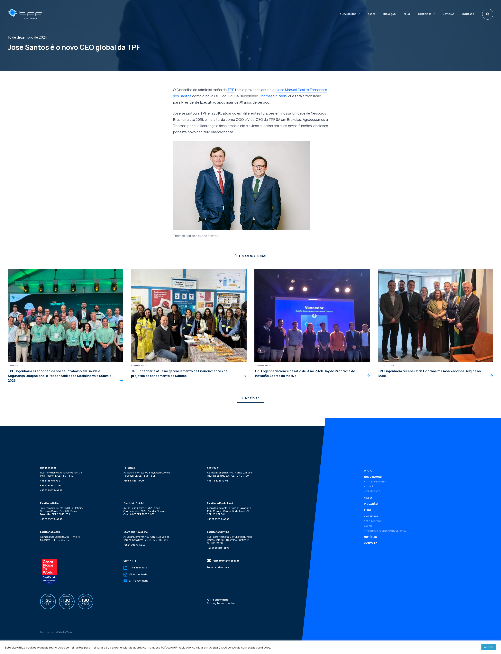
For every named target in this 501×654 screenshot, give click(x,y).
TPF (230, 89)
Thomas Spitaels (273, 96)
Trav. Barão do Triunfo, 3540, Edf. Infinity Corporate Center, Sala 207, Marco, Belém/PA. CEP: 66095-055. (61, 511)
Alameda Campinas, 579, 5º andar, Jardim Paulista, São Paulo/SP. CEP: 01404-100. (229, 474)
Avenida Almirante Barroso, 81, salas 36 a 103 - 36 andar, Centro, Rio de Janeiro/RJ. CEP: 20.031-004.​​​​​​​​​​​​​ (229, 511)
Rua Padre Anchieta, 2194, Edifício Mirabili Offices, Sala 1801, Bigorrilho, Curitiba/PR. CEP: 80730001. (229, 540)
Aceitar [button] (488, 647)
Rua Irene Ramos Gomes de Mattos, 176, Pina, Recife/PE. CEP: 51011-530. (61, 474)
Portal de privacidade (218, 567)
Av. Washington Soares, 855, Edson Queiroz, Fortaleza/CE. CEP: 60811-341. (146, 474)
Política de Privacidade (176, 647)
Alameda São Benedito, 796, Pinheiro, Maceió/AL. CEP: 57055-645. (60, 538)
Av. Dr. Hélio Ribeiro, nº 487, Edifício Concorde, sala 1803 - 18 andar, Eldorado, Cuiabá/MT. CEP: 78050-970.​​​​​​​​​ (145, 511)
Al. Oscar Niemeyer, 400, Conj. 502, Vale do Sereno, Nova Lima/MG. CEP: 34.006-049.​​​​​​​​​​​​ (146, 538)
